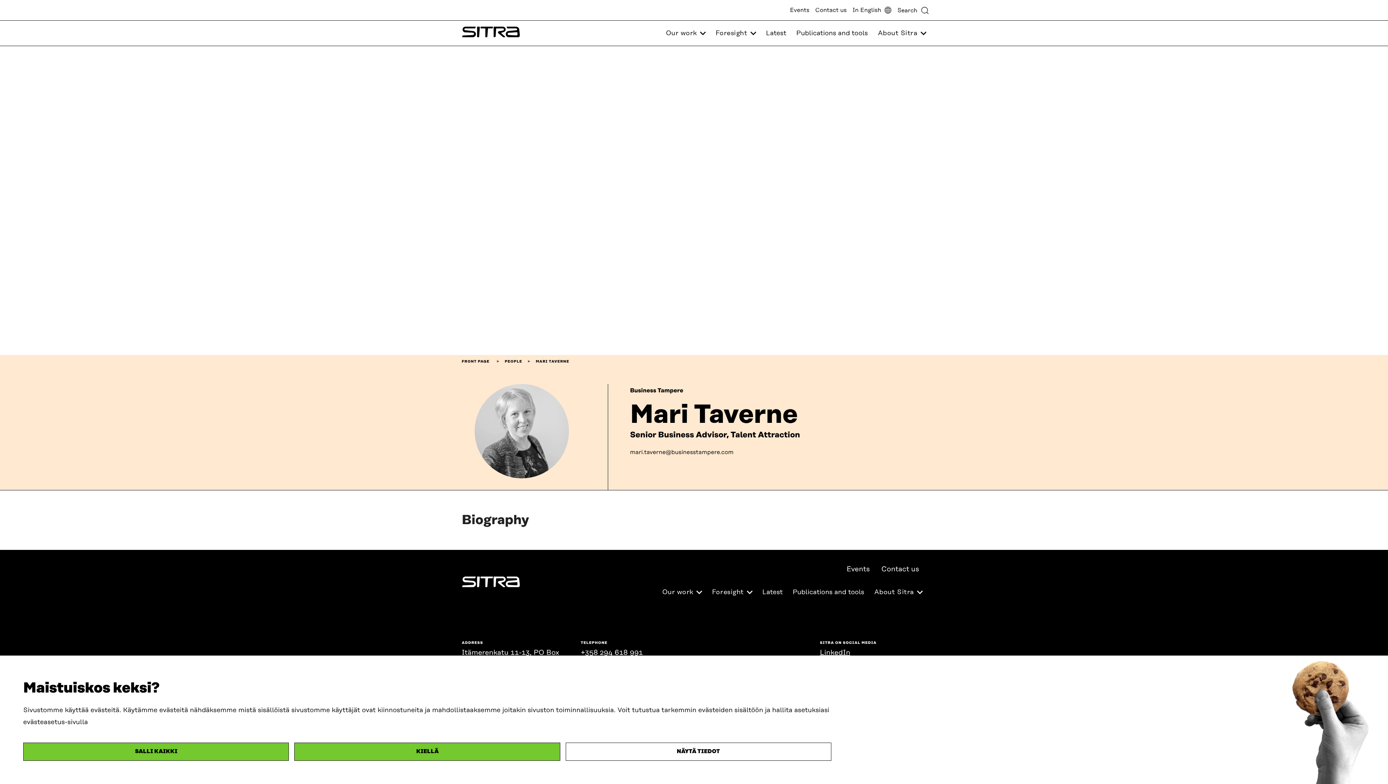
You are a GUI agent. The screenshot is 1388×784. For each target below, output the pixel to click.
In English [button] (866, 10)
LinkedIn (835, 653)
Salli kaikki (156, 751)
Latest (776, 33)
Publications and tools (832, 33)
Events (800, 10)
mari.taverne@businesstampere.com (682, 452)
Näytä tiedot (698, 751)
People (513, 361)
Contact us (831, 10)
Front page (476, 361)
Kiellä (427, 751)
